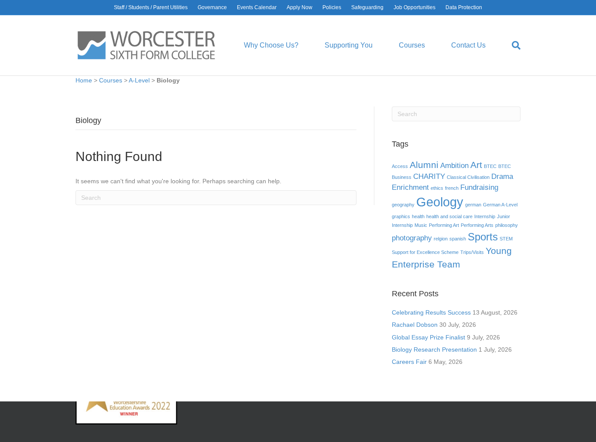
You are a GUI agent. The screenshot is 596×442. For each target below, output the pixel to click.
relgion (441, 238)
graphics (401, 216)
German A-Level (500, 204)
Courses (412, 45)
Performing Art (444, 225)
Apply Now (299, 7)
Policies (331, 7)
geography (403, 204)
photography (412, 238)
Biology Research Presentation (434, 349)
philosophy (506, 225)
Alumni (424, 165)
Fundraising (479, 187)
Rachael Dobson (415, 324)
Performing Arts (477, 225)
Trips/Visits (472, 252)
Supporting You (349, 45)
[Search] (510, 45)
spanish (457, 238)
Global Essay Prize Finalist (428, 337)
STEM (506, 238)
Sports (483, 237)
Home (83, 80)
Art (476, 165)
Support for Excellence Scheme (425, 252)
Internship (484, 216)
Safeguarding (367, 7)
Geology (439, 202)
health (418, 216)
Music (420, 225)
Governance (212, 7)
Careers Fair (409, 361)
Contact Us (468, 45)
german (473, 204)
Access (400, 166)
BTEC (490, 166)
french (452, 188)
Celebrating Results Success (431, 312)
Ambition (454, 165)
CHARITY (429, 176)
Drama (502, 176)
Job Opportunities (414, 7)
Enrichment (410, 187)
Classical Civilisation (468, 177)
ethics (437, 188)
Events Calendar (257, 7)
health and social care (449, 216)
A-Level (139, 80)
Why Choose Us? (271, 45)
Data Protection (463, 7)
